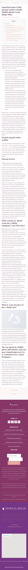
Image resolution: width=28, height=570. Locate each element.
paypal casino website (7, 147)
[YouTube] (19, 422)
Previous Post (14, 390)
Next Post (14, 394)
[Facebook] (9, 422)
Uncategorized (6, 17)
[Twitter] (12, 422)
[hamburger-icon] (15, 3)
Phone (7, 459)
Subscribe (14, 463)
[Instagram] (15, 422)
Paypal (8, 23)
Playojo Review (10, 25)
